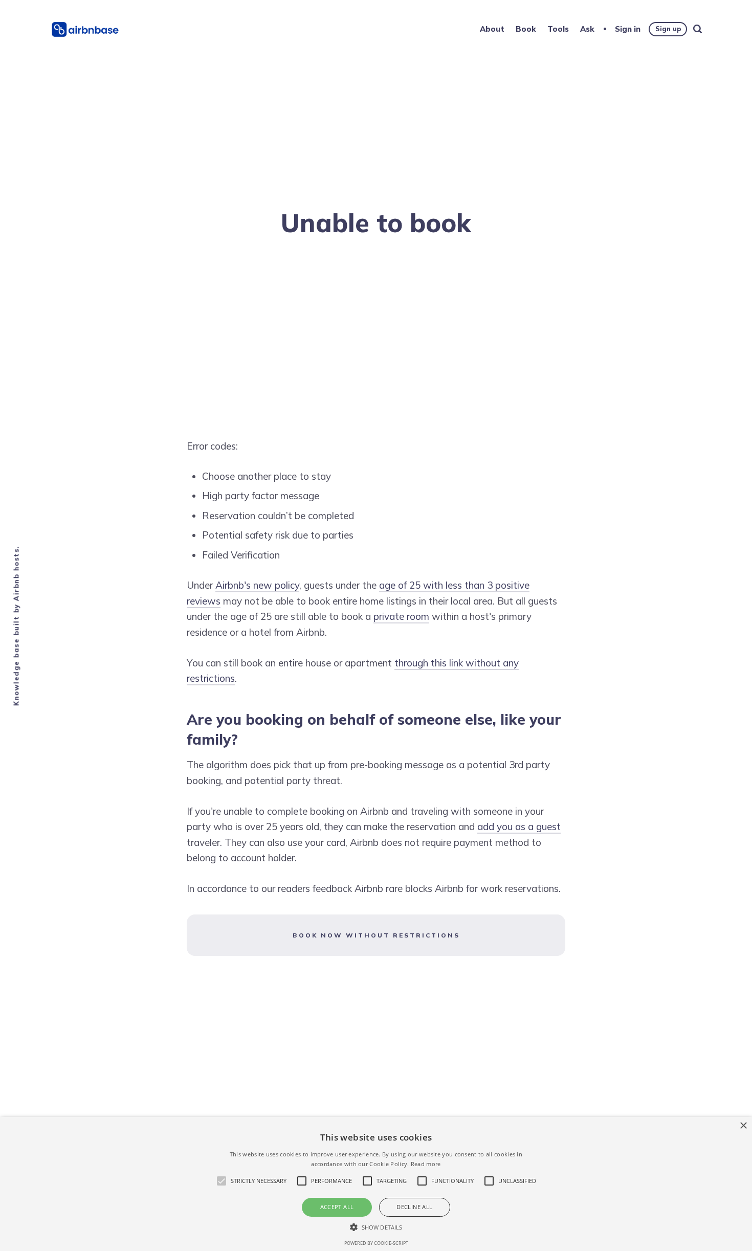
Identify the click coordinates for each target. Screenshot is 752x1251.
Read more (426, 1164)
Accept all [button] (337, 1207)
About (492, 29)
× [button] (743, 1126)
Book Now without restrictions (376, 935)
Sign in (627, 29)
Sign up (668, 29)
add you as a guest (519, 826)
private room (401, 616)
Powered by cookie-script (376, 1243)
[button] (376, 1227)
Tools (558, 29)
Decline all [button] (414, 1207)
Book (526, 29)
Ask (587, 29)
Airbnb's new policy (257, 585)
